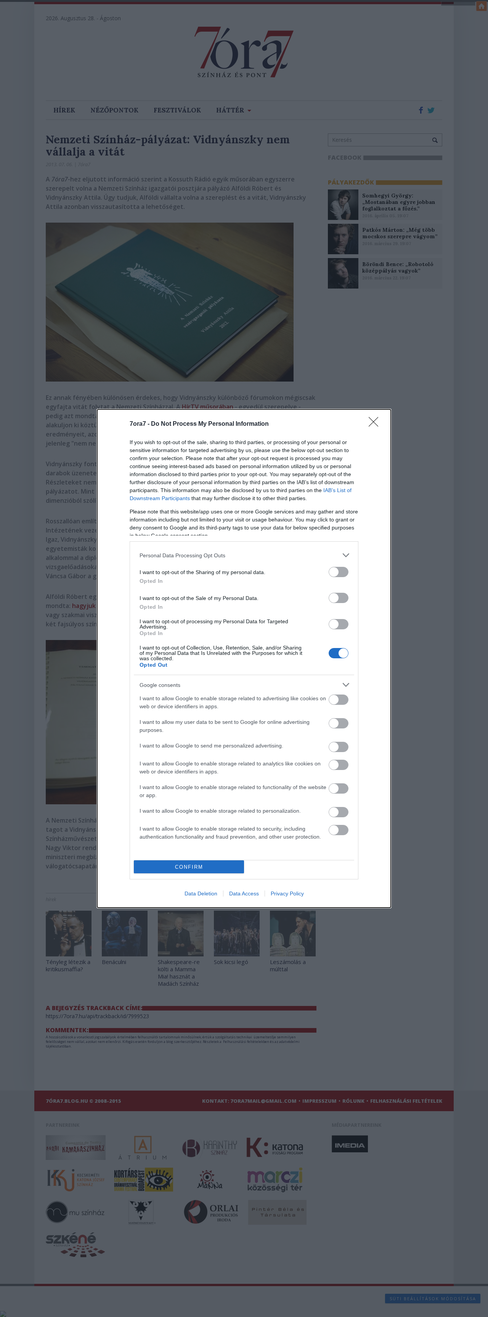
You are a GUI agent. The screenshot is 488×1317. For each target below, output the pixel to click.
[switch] (338, 572)
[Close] (376, 424)
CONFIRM (189, 867)
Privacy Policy (287, 893)
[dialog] (244, 658)
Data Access (244, 893)
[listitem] (244, 555)
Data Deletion (201, 893)
